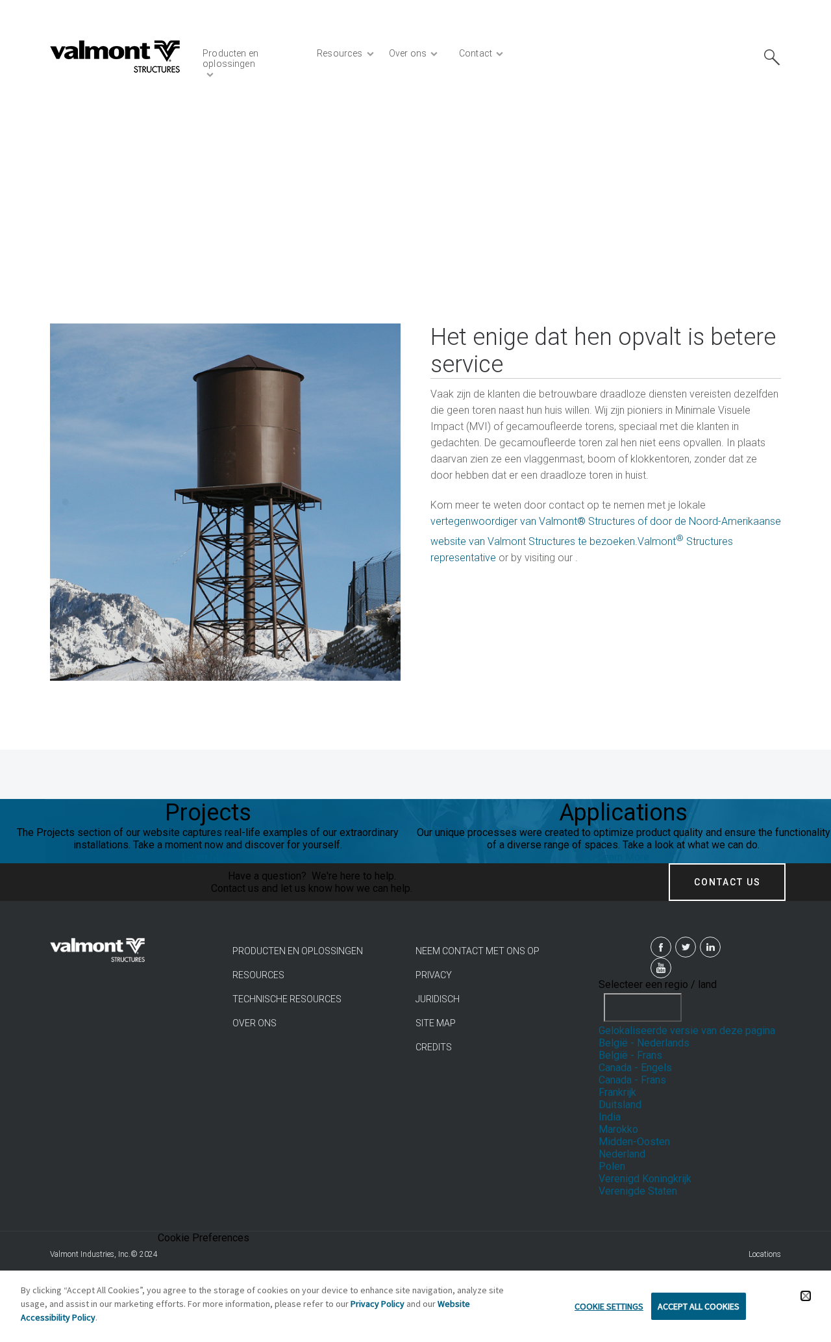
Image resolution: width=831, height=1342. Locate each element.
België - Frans (630, 1055)
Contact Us (727, 882)
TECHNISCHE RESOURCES (286, 999)
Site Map (436, 1023)
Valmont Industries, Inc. (90, 1254)
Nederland (622, 1154)
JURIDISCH (438, 999)
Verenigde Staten (638, 1191)
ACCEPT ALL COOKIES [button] (698, 1306)
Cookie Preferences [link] (203, 1238)
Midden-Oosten (634, 1141)
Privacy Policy (377, 1304)
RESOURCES (258, 975)
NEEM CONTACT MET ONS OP (478, 951)
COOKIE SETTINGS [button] (609, 1306)
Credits (434, 1047)
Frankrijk (617, 1092)
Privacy (434, 975)
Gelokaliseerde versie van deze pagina (687, 1030)
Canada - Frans (632, 1080)
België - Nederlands (644, 1043)
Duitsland (620, 1104)
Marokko (618, 1129)
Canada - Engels (635, 1067)
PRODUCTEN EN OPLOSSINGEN (297, 951)
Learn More (208, 857)
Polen (612, 1166)
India (610, 1117)
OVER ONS (254, 1023)
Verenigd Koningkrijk (645, 1178)
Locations (765, 1254)
